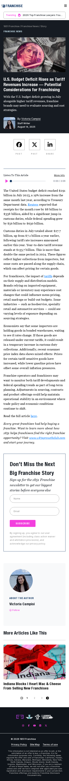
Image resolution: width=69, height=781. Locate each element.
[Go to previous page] (21, 698)
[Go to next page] (47, 698)
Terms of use (50, 744)
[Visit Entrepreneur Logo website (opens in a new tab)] (20, 717)
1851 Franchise (11, 26)
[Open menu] (65, 5)
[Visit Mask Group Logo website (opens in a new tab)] (37, 717)
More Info (59, 175)
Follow (16, 610)
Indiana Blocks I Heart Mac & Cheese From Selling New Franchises (32, 686)
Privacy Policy (19, 744)
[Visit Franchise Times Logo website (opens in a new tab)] (29, 717)
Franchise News (30, 26)
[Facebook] (28, 725)
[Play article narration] (6, 181)
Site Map (35, 744)
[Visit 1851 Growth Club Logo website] (47, 717)
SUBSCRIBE (23, 523)
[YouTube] (34, 725)
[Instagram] (23, 725)
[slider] (10, 181)
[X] (46, 725)
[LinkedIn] (40, 725)
